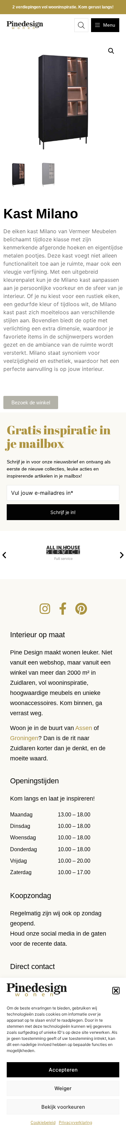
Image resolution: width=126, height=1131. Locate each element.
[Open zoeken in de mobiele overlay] (81, 25)
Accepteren (63, 1070)
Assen (83, 728)
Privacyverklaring (75, 1122)
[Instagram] (45, 609)
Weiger (63, 1088)
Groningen (24, 738)
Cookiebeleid (43, 1122)
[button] (116, 990)
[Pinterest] (81, 609)
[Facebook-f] (63, 609)
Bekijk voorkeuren (63, 1107)
